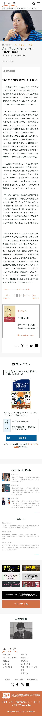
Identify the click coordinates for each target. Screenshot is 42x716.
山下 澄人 (10, 71)
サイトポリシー (8, 655)
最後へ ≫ (35, 298)
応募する (16, 438)
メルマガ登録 (21, 603)
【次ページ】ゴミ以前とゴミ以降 (15, 289)
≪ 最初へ (6, 298)
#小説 (12, 61)
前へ (7, 295)
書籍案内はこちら (21, 594)
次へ (34, 295)
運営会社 (6, 661)
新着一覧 (24, 655)
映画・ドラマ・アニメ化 (29, 667)
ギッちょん (22, 311)
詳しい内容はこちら (26, 335)
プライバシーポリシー (10, 658)
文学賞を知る (25, 664)
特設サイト (24, 673)
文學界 (7, 679)
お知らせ (6, 664)
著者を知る (24, 658)
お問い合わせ (7, 667)
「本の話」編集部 (10, 52)
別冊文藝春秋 (32, 679)
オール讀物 (18, 679)
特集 (22, 670)
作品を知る (24, 661)
